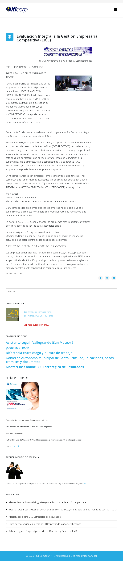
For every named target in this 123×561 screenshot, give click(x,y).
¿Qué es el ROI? (17, 347)
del (25, 315)
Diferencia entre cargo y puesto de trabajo (39, 353)
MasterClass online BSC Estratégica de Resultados (45, 367)
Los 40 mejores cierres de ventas (38, 312)
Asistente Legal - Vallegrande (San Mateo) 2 (39, 342)
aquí (16, 446)
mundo (31, 315)
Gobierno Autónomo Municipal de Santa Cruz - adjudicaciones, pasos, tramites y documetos (60, 360)
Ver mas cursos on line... (36, 324)
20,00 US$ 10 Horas (43, 315)
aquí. (85, 483)
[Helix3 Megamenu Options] (115, 9)
